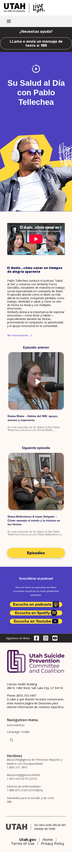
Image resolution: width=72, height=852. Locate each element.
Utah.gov (27, 839)
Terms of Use (22, 843)
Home (48, 839)
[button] (9, 21)
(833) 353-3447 (26, 695)
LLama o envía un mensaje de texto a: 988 (36, 43)
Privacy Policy (52, 843)
